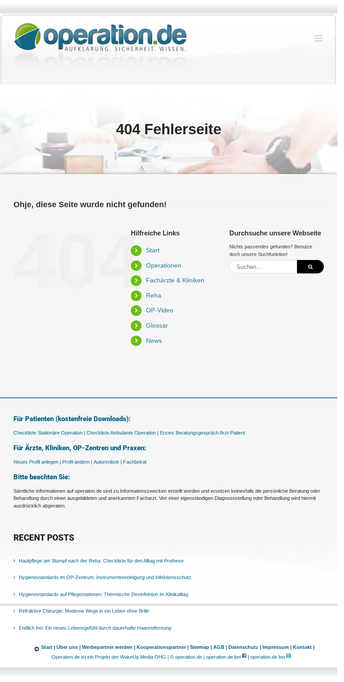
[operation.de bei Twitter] (288, 657)
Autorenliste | (108, 462)
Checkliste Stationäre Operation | (49, 432)
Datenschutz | (244, 647)
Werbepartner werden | (108, 647)
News (154, 340)
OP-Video (159, 310)
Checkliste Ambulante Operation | (122, 432)
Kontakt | (303, 647)
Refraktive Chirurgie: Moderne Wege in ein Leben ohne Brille (84, 611)
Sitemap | (201, 647)
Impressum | (277, 647)
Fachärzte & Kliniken (175, 280)
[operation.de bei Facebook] (244, 657)
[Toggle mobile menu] (319, 38)
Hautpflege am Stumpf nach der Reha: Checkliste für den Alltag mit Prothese (101, 560)
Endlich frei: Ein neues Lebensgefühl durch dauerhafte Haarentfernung (95, 628)
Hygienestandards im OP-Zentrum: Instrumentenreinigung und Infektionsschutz (105, 577)
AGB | (220, 647)
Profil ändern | (77, 462)
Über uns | (68, 647)
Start (152, 250)
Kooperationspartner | (163, 647)
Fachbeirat (134, 462)
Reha (153, 295)
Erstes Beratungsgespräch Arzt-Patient (202, 432)
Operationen (163, 265)
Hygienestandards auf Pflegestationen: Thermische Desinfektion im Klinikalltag (103, 594)
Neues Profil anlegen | (37, 462)
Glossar (157, 325)
